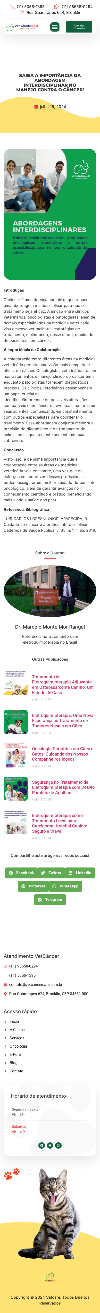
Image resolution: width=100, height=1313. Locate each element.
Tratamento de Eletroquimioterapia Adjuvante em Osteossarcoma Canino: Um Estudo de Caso (63, 684)
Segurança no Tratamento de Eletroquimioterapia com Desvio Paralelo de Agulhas (63, 787)
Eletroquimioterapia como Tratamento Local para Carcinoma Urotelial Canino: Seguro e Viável (59, 823)
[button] (54, 27)
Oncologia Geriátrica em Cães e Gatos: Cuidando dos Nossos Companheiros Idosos (62, 754)
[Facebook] (41, 1145)
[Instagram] (58, 1145)
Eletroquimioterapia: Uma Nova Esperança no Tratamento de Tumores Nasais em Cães (62, 720)
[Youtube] (50, 1145)
